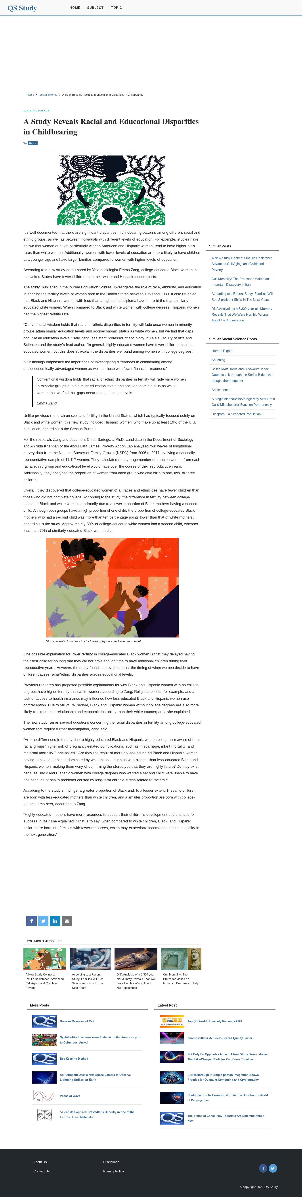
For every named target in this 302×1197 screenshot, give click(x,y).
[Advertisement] (151, 54)
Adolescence (221, 390)
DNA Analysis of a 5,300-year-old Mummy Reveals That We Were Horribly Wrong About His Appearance (242, 314)
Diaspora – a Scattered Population (236, 414)
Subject (95, 8)
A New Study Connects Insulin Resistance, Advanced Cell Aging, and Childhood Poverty (242, 264)
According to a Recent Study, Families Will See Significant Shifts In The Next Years (242, 296)
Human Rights (222, 351)
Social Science (38, 110)
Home (75, 8)
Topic (116, 8)
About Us (40, 1162)
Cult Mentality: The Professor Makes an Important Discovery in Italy (240, 281)
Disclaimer (111, 1162)
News (32, 143)
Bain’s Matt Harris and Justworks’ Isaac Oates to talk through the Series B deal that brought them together (242, 375)
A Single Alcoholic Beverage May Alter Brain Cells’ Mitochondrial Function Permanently (243, 401)
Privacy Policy (113, 1171)
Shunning (218, 360)
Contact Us (41, 1171)
